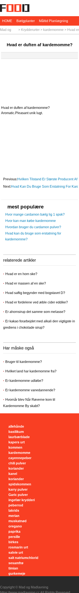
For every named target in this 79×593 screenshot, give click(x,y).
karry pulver (18, 489)
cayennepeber (19, 458)
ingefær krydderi (21, 500)
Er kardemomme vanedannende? (30, 390)
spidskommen (19, 484)
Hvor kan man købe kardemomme (30, 221)
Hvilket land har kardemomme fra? (30, 371)
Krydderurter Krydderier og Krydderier (30, 31)
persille (14, 537)
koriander (16, 468)
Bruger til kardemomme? (23, 362)
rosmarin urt (18, 547)
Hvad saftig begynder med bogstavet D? (35, 293)
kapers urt (16, 442)
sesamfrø (15, 563)
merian (13, 516)
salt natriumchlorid (23, 558)
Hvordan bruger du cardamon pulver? (33, 227)
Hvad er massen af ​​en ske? (26, 283)
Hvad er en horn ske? (21, 274)
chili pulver (17, 463)
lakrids (13, 510)
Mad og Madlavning (8, 31)
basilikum (16, 432)
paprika (14, 531)
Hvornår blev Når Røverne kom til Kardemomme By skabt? (29, 403)
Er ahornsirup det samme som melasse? (35, 312)
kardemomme (53, 30)
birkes (13, 542)
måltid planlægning (53, 21)
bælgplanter (25, 21)
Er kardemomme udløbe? (24, 380)
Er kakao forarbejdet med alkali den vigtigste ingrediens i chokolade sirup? (39, 324)
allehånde (16, 426)
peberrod (15, 505)
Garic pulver (18, 495)
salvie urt (15, 552)
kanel (12, 474)
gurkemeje (16, 573)
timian (13, 568)
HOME (7, 21)
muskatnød (17, 521)
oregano (15, 526)
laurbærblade (19, 437)
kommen (15, 447)
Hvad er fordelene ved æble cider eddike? (37, 302)
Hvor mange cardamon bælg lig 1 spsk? (35, 214)
